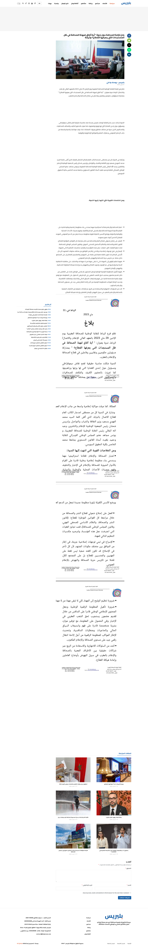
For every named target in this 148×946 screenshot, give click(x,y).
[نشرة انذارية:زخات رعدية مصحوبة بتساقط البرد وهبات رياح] (73, 803)
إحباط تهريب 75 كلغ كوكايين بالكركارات (38, 332)
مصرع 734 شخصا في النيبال (42, 340)
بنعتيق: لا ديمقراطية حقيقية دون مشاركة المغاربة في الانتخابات (113, 851)
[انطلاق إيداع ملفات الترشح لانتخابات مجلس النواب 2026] (73, 769)
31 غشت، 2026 (113, 786)
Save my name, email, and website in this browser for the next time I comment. (106, 893)
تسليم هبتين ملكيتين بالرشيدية (40, 323)
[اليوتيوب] (32, 3)
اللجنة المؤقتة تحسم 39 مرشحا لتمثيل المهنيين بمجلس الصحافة (73, 851)
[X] (23, 3)
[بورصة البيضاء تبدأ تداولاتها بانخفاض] (114, 769)
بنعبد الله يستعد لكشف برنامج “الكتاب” (38, 329)
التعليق (128, 868)
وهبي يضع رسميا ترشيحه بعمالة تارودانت (38, 309)
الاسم (129, 885)
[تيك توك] (26, 3)
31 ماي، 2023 (120, 84)
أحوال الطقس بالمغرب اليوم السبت (40, 346)
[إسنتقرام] (29, 3)
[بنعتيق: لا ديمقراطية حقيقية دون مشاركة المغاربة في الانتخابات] (114, 836)
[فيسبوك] (35, 3)
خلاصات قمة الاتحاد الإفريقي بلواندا (40, 315)
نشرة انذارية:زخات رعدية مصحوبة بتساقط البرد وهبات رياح (73, 817)
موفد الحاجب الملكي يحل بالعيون (40, 334)
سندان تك (20, 943)
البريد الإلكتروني (87, 885)
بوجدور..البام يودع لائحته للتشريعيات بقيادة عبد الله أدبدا (34, 312)
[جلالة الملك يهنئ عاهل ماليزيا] (114, 803)
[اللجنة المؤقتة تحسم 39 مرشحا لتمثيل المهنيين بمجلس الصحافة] (73, 836)
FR (39, 3)
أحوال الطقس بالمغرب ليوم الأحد (40, 343)
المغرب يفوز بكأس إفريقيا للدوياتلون (39, 326)
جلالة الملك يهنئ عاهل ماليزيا (114, 817)
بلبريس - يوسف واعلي (115, 82)
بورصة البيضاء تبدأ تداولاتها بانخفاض (114, 784)
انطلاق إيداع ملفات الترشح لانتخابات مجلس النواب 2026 (73, 784)
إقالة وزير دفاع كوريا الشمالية (41, 337)
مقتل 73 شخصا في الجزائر (42, 348)
